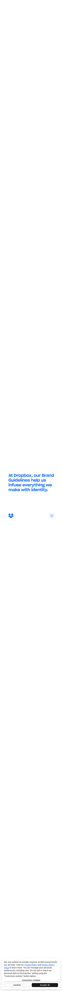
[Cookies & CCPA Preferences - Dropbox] (31, 973)
